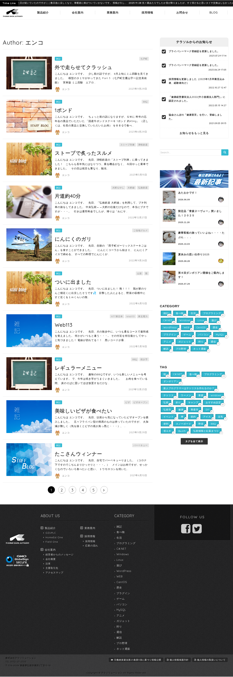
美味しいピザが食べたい (83, 411)
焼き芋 (144, 359)
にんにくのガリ (73, 239)
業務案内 (113, 12)
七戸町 (144, 58)
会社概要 (51, 559)
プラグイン (123, 593)
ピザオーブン (140, 402)
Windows (122, 554)
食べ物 (120, 532)
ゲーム (120, 598)
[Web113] (29, 330)
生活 (119, 537)
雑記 (58, 58)
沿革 (48, 563)
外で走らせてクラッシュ (83, 67)
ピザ (127, 402)
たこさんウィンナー (78, 454)
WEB (119, 576)
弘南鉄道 (143, 187)
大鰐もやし (118, 187)
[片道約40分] (29, 202)
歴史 (119, 587)
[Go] (224, 152)
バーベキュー (140, 445)
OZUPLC (51, 532)
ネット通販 (123, 648)
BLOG (214, 12)
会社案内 (78, 12)
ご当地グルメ (140, 230)
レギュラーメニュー (78, 368)
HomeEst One (54, 537)
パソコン (121, 604)
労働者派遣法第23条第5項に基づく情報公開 (137, 659)
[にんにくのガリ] (29, 244)
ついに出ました (73, 282)
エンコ (66, 89)
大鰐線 (131, 187)
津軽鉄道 (143, 144)
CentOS (121, 582)
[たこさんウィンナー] (29, 459)
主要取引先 (52, 567)
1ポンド (64, 110)
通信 (119, 632)
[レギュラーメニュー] (29, 373)
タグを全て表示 (194, 441)
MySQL (121, 609)
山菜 (139, 273)
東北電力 (143, 316)
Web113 (130, 316)
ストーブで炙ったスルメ (83, 153)
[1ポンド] (29, 116)
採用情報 (147, 12)
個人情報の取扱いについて (211, 659)
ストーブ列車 (128, 144)
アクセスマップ (54, 572)
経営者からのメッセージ (60, 554)
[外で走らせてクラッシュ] (29, 73)
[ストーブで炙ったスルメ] (29, 159)
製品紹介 (43, 12)
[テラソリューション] (13, 17)
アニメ (120, 615)
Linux (119, 560)
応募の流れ (91, 545)
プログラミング (126, 543)
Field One (52, 541)
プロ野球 (121, 643)
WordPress (123, 571)
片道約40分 (68, 196)
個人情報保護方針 (179, 659)
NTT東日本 (117, 316)
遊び (119, 565)
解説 (119, 637)
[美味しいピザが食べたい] (29, 416)
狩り (119, 626)
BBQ (145, 101)
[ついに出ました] (29, 287)
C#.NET (121, 548)
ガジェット (123, 621)
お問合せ (182, 12)
